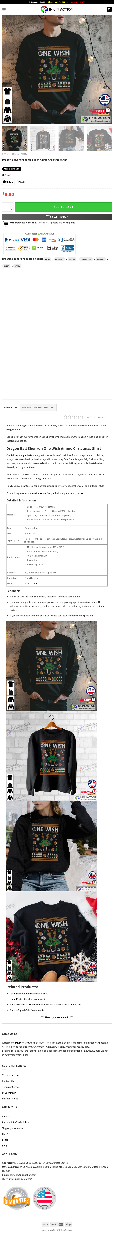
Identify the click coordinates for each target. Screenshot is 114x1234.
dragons (101, 259)
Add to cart (63, 207)
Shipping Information (13, 1128)
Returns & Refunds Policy (15, 1122)
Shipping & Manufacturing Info (38, 407)
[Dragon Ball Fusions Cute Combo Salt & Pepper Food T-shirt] (19, 306)
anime (47, 259)
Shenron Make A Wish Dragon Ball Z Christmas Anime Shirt (56, 387)
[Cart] (109, 9)
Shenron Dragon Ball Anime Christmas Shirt (90, 332)
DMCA (5, 1134)
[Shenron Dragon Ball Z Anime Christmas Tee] (19, 362)
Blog (4, 1145)
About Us (7, 1116)
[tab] (10, 407)
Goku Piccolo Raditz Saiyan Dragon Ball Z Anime (56, 332)
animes (72, 259)
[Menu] (4, 9)
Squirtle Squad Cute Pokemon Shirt (28, 1010)
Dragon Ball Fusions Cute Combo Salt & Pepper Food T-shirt (18, 332)
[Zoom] (6, 120)
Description (10, 407)
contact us (27, 485)
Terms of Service (11, 1086)
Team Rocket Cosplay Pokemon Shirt (29, 999)
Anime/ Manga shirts (21, 455)
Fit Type (6, 175)
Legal (5, 1139)
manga (6, 266)
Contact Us (8, 1081)
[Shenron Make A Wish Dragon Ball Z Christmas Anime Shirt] (57, 362)
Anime (24, 153)
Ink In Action (31, 583)
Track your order (10, 1075)
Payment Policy (10, 1098)
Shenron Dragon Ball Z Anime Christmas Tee (16, 387)
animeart (59, 259)
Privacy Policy (9, 1092)
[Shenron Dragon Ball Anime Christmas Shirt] (94, 306)
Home (5, 153)
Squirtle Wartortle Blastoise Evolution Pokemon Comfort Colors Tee (45, 1004)
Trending (14, 153)
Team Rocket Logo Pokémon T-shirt (29, 993)
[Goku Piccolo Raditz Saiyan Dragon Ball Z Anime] (57, 306)
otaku (17, 266)
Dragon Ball (85, 259)
